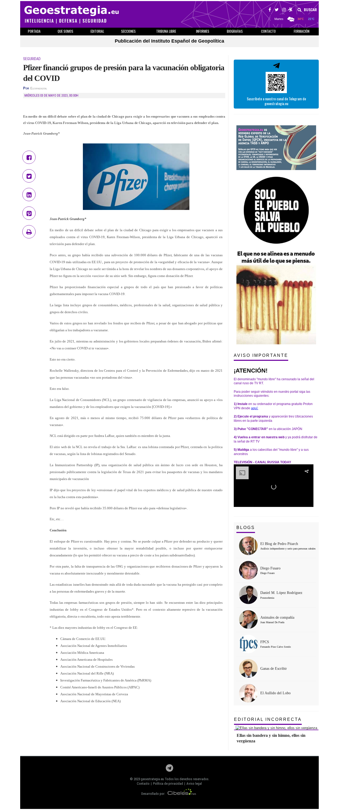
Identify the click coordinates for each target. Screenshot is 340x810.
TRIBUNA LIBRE (166, 31)
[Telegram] (169, 769)
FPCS (264, 642)
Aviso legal (194, 784)
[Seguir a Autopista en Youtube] (290, 10)
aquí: (254, 408)
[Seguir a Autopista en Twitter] (276, 10)
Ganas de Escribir (273, 669)
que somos (65, 31)
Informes (202, 31)
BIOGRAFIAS (235, 31)
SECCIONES (128, 31)
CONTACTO (268, 31)
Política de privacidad (168, 784)
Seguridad (32, 59)
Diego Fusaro (270, 568)
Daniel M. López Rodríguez (281, 593)
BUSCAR (310, 10)
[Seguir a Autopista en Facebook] (270, 10)
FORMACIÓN (301, 31)
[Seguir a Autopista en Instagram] (284, 10)
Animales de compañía (277, 617)
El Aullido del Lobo (275, 693)
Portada (34, 31)
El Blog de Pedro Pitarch (279, 544)
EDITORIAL (97, 31)
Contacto (143, 784)
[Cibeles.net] (182, 794)
